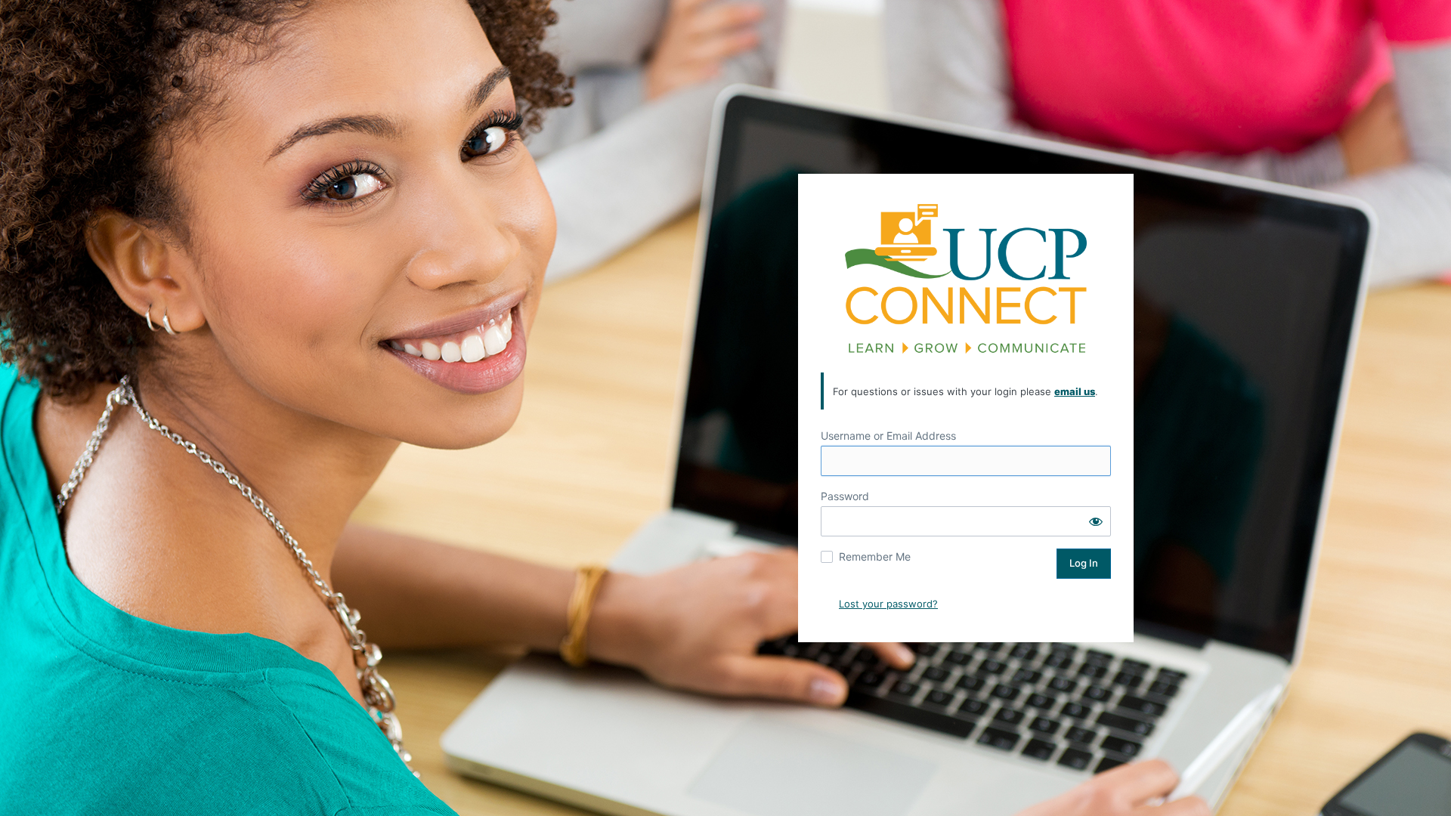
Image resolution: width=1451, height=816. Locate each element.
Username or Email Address (888, 435)
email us (1074, 391)
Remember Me (875, 556)
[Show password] (1096, 521)
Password (845, 496)
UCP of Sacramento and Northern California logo (966, 279)
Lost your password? (888, 604)
